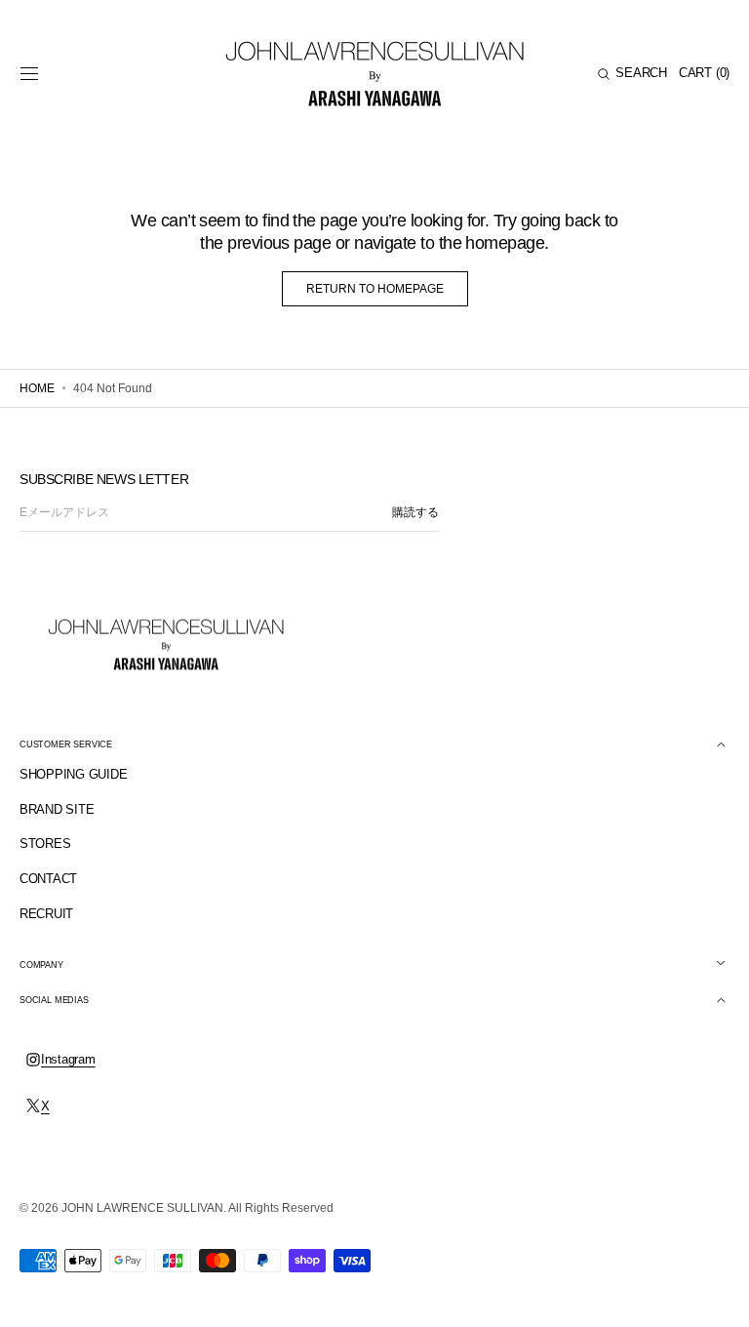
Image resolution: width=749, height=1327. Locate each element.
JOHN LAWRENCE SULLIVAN (142, 1208)
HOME (37, 388)
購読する (415, 512)
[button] (29, 74)
